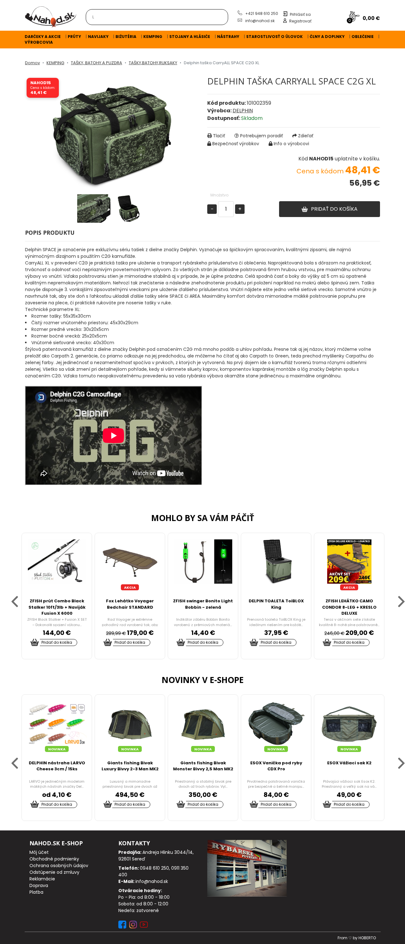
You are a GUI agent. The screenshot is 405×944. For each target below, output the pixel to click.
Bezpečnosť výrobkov (235, 143)
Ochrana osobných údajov (58, 865)
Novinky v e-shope (203, 680)
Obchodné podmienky (54, 859)
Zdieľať (305, 136)
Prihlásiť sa (300, 14)
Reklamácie (42, 879)
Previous (9, 596)
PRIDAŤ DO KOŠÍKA (334, 209)
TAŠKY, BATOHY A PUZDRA (96, 63)
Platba (36, 892)
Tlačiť (219, 136)
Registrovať (300, 21)
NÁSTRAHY (228, 36)
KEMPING (152, 36)
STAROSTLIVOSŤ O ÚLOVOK (274, 36)
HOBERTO (367, 938)
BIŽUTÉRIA (125, 36)
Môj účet (39, 852)
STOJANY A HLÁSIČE (189, 36)
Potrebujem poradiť (261, 136)
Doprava (38, 885)
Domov (32, 63)
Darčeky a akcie (43, 36)
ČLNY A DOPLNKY (327, 36)
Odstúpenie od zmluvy (54, 872)
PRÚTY (74, 36)
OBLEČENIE (363, 36)
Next (396, 596)
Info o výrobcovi (291, 143)
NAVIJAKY (98, 36)
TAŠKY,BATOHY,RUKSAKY (153, 63)
